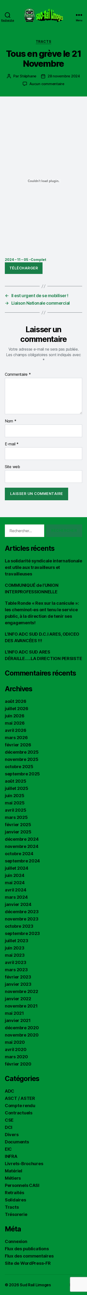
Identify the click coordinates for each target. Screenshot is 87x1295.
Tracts (43, 41)
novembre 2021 (21, 1005)
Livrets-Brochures (24, 1163)
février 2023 (18, 976)
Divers (11, 1134)
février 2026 (18, 744)
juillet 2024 (16, 868)
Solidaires (15, 1199)
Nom (10, 421)
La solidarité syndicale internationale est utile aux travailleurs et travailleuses (43, 567)
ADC (9, 1091)
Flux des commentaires (29, 1255)
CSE (9, 1120)
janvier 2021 (18, 1020)
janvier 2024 (18, 904)
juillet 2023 (16, 940)
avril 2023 (15, 962)
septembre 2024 (22, 860)
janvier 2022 (18, 998)
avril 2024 (15, 889)
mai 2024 (15, 882)
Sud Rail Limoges (35, 1284)
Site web (12, 467)
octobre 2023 (19, 926)
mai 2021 (14, 1013)
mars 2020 (16, 1056)
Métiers (13, 1178)
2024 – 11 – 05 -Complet (25, 260)
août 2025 (15, 781)
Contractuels (18, 1112)
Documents (17, 1141)
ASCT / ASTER (20, 1098)
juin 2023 (14, 947)
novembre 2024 (21, 846)
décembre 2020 (22, 1027)
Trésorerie (16, 1214)
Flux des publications (27, 1248)
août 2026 (15, 701)
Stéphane (28, 76)
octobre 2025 (19, 766)
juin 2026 (14, 715)
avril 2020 (15, 1049)
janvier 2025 (18, 831)
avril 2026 (15, 730)
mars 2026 (16, 737)
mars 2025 (16, 817)
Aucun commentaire (46, 83)
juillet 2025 (16, 788)
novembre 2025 (21, 759)
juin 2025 (14, 795)
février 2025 (18, 824)
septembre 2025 (22, 773)
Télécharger (23, 268)
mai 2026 (15, 723)
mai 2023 (15, 955)
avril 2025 (15, 810)
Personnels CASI (22, 1185)
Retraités (14, 1192)
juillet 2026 (16, 708)
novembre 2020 (22, 1034)
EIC (8, 1149)
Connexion (16, 1241)
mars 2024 (16, 897)
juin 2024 (14, 875)
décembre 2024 (22, 839)
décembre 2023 (22, 911)
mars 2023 (16, 969)
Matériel (13, 1170)
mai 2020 (15, 1042)
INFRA (11, 1156)
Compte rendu (20, 1105)
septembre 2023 (22, 933)
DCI (8, 1127)
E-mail (12, 444)
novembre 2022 (21, 991)
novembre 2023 (21, 918)
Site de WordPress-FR (28, 1263)
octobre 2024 (19, 853)
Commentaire (18, 374)
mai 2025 (15, 802)
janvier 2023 (18, 984)
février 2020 (18, 1064)
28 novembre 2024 (64, 76)
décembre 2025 (22, 752)
